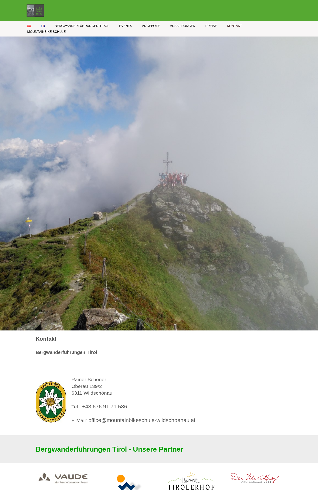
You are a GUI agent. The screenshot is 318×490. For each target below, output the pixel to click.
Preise (211, 26)
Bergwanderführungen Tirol (82, 26)
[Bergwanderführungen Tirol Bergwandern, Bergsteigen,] (36, 10)
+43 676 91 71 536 (104, 407)
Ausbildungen (182, 26)
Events (125, 26)
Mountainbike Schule (46, 31)
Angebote (151, 26)
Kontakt (234, 26)
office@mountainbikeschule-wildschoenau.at (141, 420)
